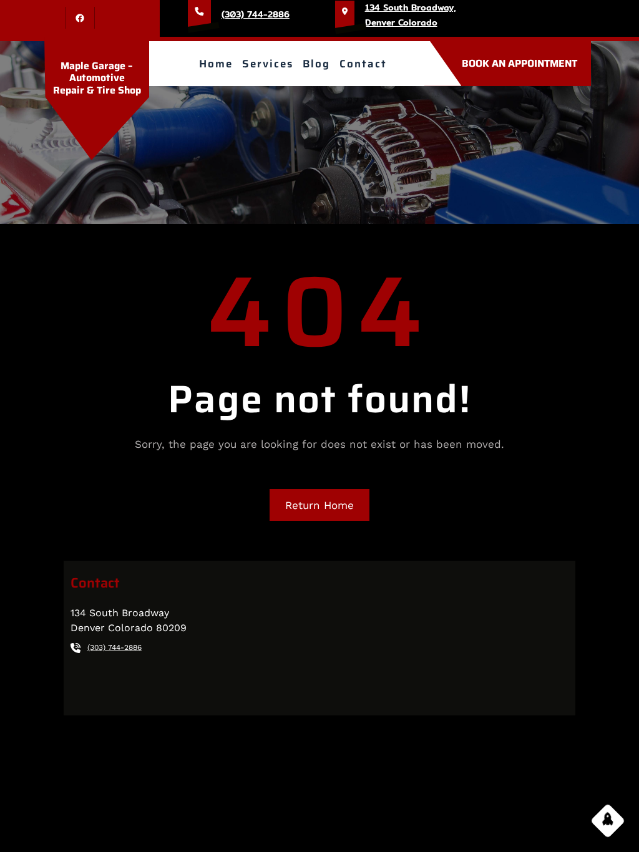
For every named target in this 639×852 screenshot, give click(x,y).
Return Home (319, 505)
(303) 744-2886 (256, 14)
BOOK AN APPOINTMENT (519, 63)
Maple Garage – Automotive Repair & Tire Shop (97, 77)
